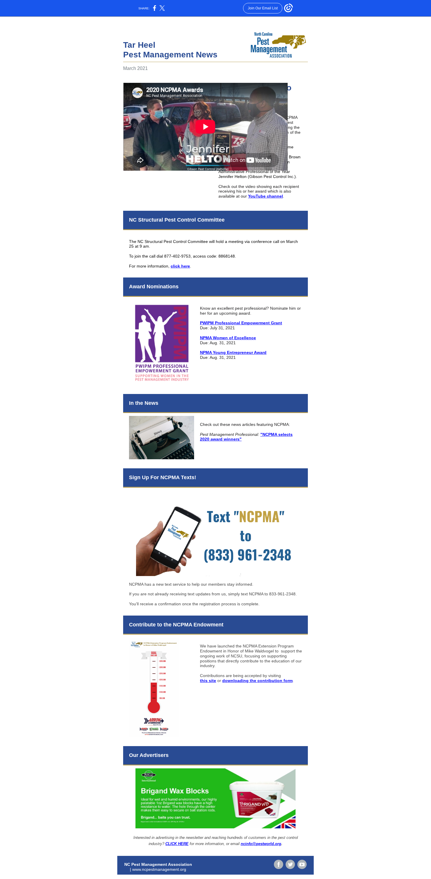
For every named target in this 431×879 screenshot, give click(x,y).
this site (208, 680)
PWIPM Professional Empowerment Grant (241, 323)
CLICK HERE (177, 844)
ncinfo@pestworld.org (261, 844)
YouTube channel (265, 196)
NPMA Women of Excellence (228, 337)
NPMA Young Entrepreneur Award (233, 352)
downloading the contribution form (257, 680)
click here (180, 266)
